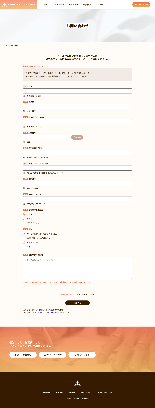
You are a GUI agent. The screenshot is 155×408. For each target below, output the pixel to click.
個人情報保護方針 (66, 294)
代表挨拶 (87, 4)
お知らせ (99, 4)
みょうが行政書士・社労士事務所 (80, 399)
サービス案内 (58, 4)
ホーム (45, 4)
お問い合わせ (86, 392)
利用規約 (54, 312)
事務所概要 (73, 4)
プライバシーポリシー (40, 312)
